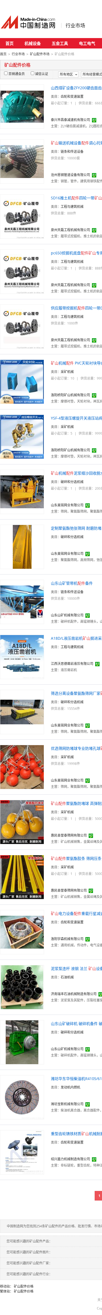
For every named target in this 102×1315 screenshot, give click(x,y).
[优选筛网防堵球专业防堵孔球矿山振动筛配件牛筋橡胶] (22, 766)
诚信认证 (41, 73)
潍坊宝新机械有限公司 (67, 1104)
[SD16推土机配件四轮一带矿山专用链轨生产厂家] (22, 216)
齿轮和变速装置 (72, 96)
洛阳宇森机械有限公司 (67, 939)
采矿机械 (67, 371)
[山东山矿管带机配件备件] (22, 601)
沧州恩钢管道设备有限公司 (70, 175)
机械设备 (32, 43)
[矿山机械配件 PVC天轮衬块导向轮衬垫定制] (22, 381)
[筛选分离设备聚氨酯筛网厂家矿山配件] (22, 711)
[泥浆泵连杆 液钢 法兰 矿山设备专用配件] (22, 986)
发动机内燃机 (70, 1087)
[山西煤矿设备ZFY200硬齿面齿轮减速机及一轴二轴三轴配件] (22, 106)
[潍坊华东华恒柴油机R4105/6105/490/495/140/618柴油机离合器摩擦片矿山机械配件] (22, 1097)
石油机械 (67, 977)
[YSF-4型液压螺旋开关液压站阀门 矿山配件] (22, 436)
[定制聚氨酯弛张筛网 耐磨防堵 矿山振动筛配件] (22, 546)
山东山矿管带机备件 (72, 583)
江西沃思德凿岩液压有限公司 (72, 663)
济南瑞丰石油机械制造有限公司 (74, 994)
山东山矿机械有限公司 (67, 615)
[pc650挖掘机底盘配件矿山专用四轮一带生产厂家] (22, 271)
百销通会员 (16, 73)
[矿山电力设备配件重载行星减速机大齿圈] (22, 931)
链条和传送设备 (72, 151)
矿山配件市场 (40, 54)
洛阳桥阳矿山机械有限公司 (70, 395)
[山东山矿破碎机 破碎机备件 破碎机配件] (22, 1042)
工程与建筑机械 (72, 206)
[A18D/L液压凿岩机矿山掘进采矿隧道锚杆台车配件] (22, 656)
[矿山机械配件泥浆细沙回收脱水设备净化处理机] (22, 491)
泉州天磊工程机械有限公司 (70, 230)
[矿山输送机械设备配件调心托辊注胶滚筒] (22, 161)
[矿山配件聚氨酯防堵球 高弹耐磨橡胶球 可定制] (22, 821)
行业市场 (75, 25)
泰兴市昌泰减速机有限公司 (70, 119)
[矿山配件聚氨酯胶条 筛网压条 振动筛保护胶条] (22, 876)
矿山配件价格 (23, 1286)
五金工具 (60, 43)
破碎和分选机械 (72, 482)
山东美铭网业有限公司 (67, 505)
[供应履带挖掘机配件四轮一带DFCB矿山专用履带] (22, 326)
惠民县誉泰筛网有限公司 (69, 835)
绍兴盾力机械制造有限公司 (70, 1159)
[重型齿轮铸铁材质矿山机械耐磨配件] (22, 1152)
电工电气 (87, 43)
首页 (9, 43)
